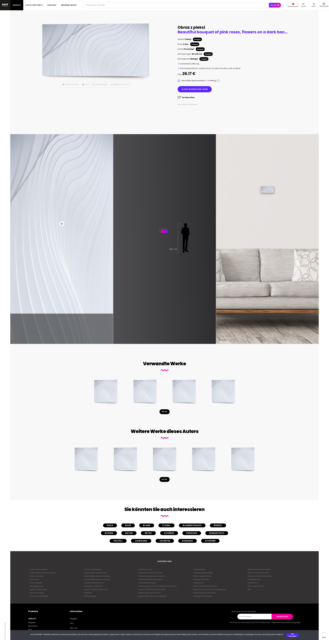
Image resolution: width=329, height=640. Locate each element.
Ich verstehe (292, 635)
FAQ (72, 623)
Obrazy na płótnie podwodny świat (152, 589)
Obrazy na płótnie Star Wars (258, 573)
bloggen (73, 618)
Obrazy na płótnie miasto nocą (96, 589)
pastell (118, 540)
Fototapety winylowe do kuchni (150, 573)
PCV (30, 629)
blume (146, 525)
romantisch (216, 533)
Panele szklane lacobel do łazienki (43, 573)
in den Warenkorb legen (194, 89)
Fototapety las (198, 583)
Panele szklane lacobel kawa (150, 593)
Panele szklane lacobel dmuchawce (152, 596)
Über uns (74, 628)
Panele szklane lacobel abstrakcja (97, 576)
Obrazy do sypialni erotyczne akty (151, 576)
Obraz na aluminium (256, 586)
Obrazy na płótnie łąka (38, 589)
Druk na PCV (34, 579)
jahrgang (141, 540)
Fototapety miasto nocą (93, 586)
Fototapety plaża (254, 579)
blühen (109, 533)
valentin (164, 540)
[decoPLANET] (5, 5)
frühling (191, 533)
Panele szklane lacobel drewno (259, 569)
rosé (128, 525)
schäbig (169, 533)
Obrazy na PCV (253, 583)
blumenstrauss (192, 525)
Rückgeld (197, 39)
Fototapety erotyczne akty (203, 573)
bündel (218, 525)
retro (148, 533)
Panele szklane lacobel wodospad (97, 579)
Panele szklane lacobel (38, 569)
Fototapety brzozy (36, 586)
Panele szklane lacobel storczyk (151, 579)
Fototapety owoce (145, 569)
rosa (110, 525)
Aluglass (31, 622)
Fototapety (88, 593)
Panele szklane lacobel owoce (95, 573)
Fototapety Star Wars (201, 579)
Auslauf (52, 5)
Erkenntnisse (69, 5)
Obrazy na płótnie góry (93, 569)
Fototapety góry (90, 596)
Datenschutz (265, 622)
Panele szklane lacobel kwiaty (204, 593)
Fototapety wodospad (147, 583)
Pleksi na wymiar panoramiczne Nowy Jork (209, 589)
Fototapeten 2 (34, 5)
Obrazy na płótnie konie (202, 576)
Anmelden (282, 616)
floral (166, 525)
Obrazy (17, 5)
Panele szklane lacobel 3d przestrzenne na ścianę (157, 586)
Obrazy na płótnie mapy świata (260, 576)
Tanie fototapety (36, 583)
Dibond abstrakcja (37, 593)
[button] (293, 5)
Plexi (249, 589)
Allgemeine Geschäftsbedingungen (286, 622)
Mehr (164, 412)
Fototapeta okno (199, 569)
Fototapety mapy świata (202, 596)
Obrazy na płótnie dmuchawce (205, 586)
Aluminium (33, 626)
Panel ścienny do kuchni (39, 596)
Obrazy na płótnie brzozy (93, 583)
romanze (187, 540)
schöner (210, 540)
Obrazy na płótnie (36, 576)
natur (129, 533)
